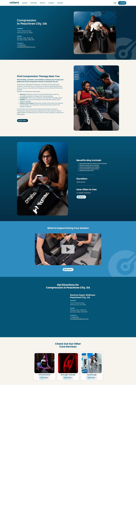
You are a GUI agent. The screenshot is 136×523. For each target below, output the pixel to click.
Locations (51, 3)
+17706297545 (21, 45)
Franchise (60, 3)
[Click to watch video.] (68, 249)
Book (122, 3)
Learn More (44, 378)
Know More (33, 3)
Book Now (81, 197)
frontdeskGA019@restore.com (26, 47)
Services (24, 3)
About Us (42, 3)
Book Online (22, 121)
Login (114, 3)
